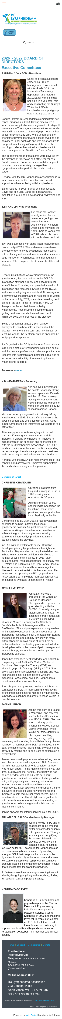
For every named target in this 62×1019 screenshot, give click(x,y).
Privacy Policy (50, 1000)
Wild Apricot (32, 1015)
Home (11, 945)
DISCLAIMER (39, 1000)
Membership (34, 945)
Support (21, 945)
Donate (46, 945)
